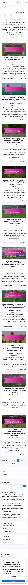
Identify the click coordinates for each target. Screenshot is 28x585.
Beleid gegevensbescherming (8, 556)
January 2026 (6, 542)
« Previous (5, 460)
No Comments (20, 62)
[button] (18, 2)
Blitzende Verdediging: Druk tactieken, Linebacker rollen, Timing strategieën (14, 140)
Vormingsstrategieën (8, 531)
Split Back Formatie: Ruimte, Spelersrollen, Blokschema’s (14, 59)
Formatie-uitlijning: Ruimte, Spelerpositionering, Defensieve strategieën (14, 390)
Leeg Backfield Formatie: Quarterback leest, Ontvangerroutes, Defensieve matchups (14, 432)
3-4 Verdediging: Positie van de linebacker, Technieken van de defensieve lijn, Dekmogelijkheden (12, 510)
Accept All (14, 581)
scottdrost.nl (4, 2)
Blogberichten (6, 477)
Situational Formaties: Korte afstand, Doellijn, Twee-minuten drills (14, 99)
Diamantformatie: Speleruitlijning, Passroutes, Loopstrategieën (14, 221)
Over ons (5, 471)
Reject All (14, 578)
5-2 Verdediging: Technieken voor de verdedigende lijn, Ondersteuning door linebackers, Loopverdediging (11, 516)
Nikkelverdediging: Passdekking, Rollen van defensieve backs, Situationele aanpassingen (14, 306)
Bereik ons (5, 474)
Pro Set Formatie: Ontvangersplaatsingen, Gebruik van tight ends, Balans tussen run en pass (14, 348)
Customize (13, 576)
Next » (14, 463)
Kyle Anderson (12, 62)
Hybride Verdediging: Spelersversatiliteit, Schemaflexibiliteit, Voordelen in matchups (14, 263)
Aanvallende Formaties (8, 525)
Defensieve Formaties (8, 528)
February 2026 (6, 539)
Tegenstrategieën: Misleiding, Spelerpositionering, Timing (14, 181)
